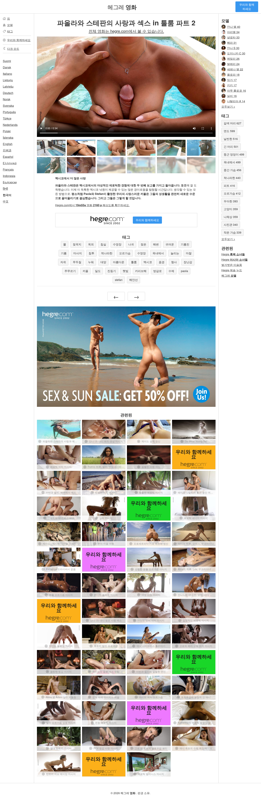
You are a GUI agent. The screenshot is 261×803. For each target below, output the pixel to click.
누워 (91, 262)
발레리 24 (233, 64)
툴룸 (134, 262)
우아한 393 (231, 201)
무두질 (77, 262)
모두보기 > (228, 106)
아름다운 (118, 262)
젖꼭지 (77, 244)
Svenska (8, 106)
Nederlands (10, 125)
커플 (85, 271)
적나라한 (106, 253)
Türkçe (7, 118)
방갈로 (157, 271)
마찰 (189, 253)
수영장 (117, 244)
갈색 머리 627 (232, 123)
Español (8, 157)
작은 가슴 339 (232, 232)
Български (10, 182)
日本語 (7, 150)
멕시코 (147, 262)
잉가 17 (232, 80)
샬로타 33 (233, 37)
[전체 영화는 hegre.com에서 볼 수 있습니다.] (111, 165)
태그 (10, 31)
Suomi (7, 61)
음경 (161, 262)
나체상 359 (231, 217)
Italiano (7, 74)
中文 (6, 201)
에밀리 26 (233, 59)
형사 (174, 262)
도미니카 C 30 (236, 53)
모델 (10, 25)
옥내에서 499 (232, 162)
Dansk (7, 67)
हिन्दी (5, 189)
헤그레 (122, 7)
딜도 (98, 271)
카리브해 (140, 271)
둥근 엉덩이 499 (234, 154)
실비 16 (232, 96)
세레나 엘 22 (235, 69)
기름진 (185, 244)
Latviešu (8, 86)
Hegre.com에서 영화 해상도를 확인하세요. (92, 205)
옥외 (91, 244)
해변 (156, 244)
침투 (91, 253)
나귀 (131, 244)
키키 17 (232, 85)
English (7, 144)
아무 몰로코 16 (236, 90)
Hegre (233, 254)
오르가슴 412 (232, 193)
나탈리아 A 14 (236, 101)
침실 (103, 244)
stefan (119, 280)
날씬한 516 (231, 139)
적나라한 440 (232, 178)
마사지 (77, 253)
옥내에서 (158, 253)
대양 (103, 262)
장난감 (188, 262)
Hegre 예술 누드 (231, 270)
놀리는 (175, 253)
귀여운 (169, 244)
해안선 (133, 280)
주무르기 (70, 271)
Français (8, 169)
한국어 (7, 195)
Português (9, 112)
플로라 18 (233, 75)
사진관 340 (231, 225)
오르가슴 (124, 253)
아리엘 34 (233, 32)
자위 (63, 262)
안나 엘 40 (233, 27)
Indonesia (9, 176)
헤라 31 (232, 43)
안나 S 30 (233, 48)
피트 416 (229, 186)
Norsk (6, 99)
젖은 (143, 244)
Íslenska (8, 137)
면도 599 (229, 131)
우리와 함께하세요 (246, 6)
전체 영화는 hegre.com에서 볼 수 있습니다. (126, 31)
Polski (7, 131)
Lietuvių (8, 80)
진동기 (111, 271)
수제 (171, 271)
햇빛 (125, 271)
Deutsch (8, 93)
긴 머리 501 (231, 147)
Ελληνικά (10, 163)
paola (184, 271)
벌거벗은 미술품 (231, 265)
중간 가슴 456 (232, 170)
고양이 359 (231, 209)
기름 (64, 253)
